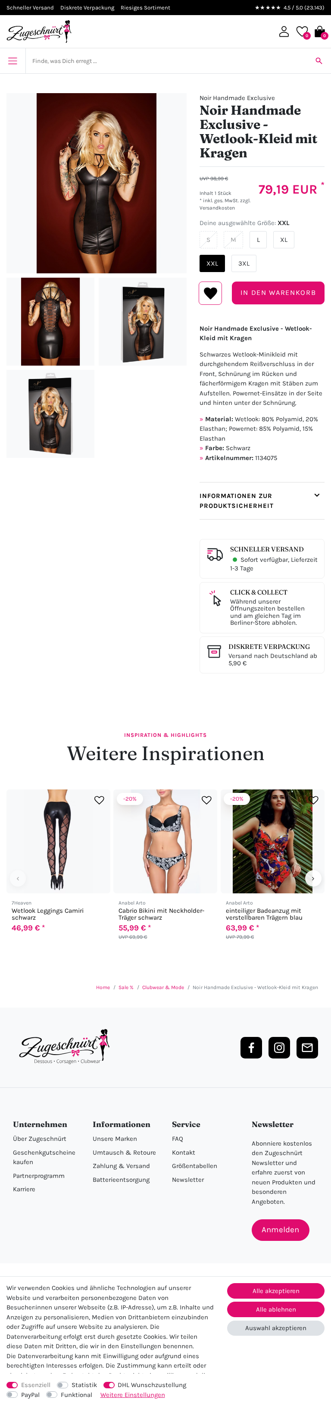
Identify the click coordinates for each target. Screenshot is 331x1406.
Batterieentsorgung (121, 1180)
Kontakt (183, 1152)
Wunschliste (210, 293)
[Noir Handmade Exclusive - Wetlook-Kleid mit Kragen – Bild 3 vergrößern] (143, 322)
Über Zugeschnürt (39, 1139)
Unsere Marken (115, 1139)
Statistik (84, 1385)
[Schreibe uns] (307, 1047)
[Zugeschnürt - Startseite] (39, 31)
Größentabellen (194, 1166)
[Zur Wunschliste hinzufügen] (99, 800)
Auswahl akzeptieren (275, 1328)
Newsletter (188, 1180)
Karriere (24, 1189)
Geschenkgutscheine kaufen (44, 1157)
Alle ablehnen (276, 1309)
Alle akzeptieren (276, 1291)
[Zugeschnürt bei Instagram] (279, 1047)
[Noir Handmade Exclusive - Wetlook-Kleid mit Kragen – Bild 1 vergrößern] (96, 183)
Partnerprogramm (39, 1176)
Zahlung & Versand (121, 1166)
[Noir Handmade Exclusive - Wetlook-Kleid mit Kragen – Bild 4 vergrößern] (50, 414)
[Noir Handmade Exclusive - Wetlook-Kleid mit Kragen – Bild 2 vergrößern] (50, 322)
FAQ (177, 1139)
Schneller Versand (267, 549)
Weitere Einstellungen (132, 1395)
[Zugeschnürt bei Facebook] (251, 1047)
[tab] (262, 501)
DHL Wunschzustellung (152, 1385)
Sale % (126, 987)
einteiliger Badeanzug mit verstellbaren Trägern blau (264, 914)
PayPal (30, 1395)
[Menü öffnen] (12, 60)
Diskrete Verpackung (269, 646)
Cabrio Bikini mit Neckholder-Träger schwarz (161, 914)
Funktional (76, 1395)
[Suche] (318, 60)
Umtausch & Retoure (124, 1152)
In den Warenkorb (278, 292)
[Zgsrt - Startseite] (67, 1047)
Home (103, 987)
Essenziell (35, 1385)
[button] (284, 31)
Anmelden (280, 1229)
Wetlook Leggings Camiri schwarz (48, 914)
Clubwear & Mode (163, 987)
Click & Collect (258, 592)
